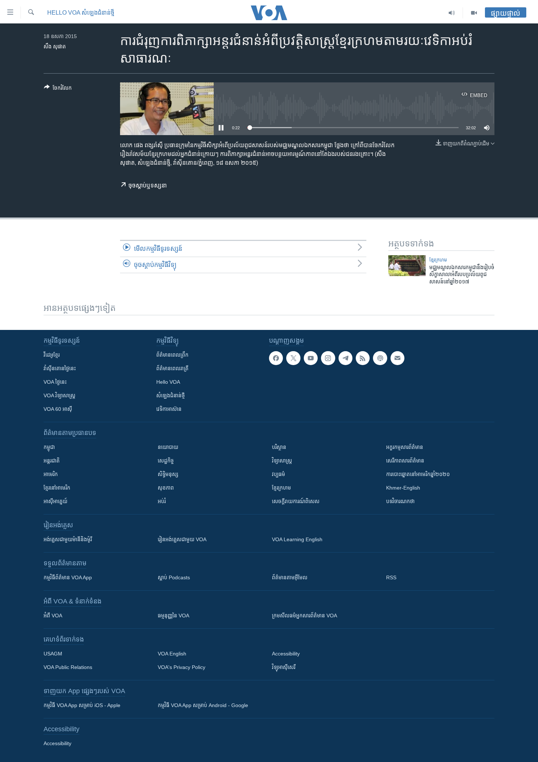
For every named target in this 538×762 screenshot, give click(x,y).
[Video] (474, 12)
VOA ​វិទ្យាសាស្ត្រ (59, 395)
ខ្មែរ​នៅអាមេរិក (57, 488)
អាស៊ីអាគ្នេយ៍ (55, 501)
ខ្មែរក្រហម (281, 488)
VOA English (172, 654)
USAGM (53, 654)
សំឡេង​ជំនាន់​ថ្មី (170, 395)
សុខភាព (166, 488)
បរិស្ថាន (279, 447)
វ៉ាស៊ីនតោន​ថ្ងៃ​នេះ (60, 368)
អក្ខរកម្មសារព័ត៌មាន (404, 447)
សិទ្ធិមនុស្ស (168, 474)
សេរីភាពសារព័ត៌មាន (405, 461)
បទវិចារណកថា (400, 501)
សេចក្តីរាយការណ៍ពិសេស (296, 501)
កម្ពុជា (49, 447)
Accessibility (286, 654)
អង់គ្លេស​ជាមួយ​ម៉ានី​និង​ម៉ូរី (68, 539)
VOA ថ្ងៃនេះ (55, 382)
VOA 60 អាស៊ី (58, 409)
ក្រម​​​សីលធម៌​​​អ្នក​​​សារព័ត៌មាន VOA (304, 615)
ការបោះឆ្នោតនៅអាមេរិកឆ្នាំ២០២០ (418, 474)
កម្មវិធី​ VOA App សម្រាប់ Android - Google (203, 705)
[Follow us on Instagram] (328, 358)
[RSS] (363, 358)
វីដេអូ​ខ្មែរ (52, 355)
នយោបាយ (168, 447)
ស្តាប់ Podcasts (174, 577)
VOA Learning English (297, 539)
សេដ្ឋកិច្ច (166, 461)
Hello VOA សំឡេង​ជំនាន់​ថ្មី (80, 13)
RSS (391, 577)
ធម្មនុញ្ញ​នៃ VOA (173, 615)
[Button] (58, 89)
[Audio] (452, 12)
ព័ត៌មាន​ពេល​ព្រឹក (172, 355)
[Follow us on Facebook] (276, 358)
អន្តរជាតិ (52, 461)
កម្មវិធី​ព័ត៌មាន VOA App (68, 577)
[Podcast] (380, 358)
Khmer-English (403, 488)
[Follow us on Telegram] (345, 358)
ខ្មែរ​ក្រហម (438, 260)
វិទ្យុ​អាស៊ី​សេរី (283, 667)
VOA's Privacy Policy (181, 667)
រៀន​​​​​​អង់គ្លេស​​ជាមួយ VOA (182, 539)
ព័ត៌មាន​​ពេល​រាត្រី (172, 368)
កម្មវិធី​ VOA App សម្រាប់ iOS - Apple (82, 705)
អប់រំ (162, 501)
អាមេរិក (51, 474)
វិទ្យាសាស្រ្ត (282, 461)
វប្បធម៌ (278, 474)
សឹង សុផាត (55, 46)
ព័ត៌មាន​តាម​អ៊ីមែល (289, 577)
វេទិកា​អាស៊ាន (169, 409)
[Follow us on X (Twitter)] (293, 358)
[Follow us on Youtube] (311, 358)
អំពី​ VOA (53, 615)
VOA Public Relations (68, 667)
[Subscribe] (397, 358)
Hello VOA (168, 382)
